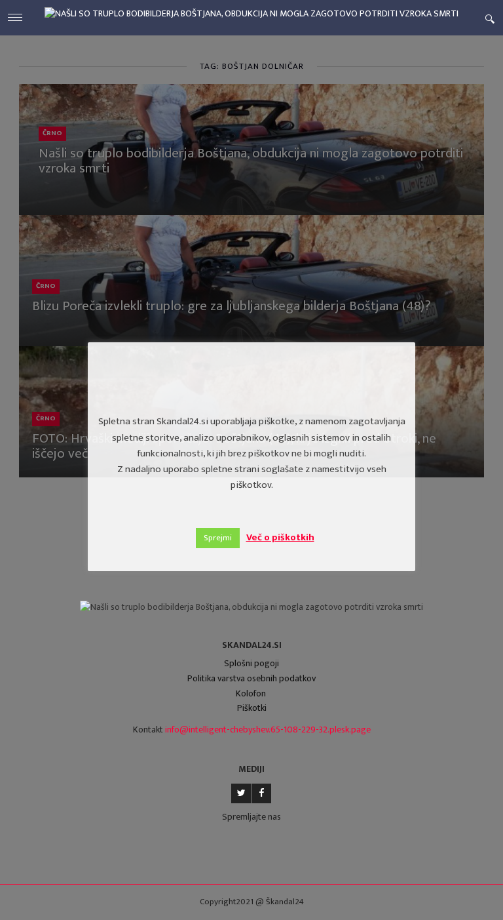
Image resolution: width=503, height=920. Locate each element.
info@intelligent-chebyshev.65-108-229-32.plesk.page (268, 729)
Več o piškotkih (280, 537)
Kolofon (251, 693)
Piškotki (252, 707)
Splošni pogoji (251, 663)
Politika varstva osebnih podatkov (251, 678)
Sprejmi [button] (218, 537)
